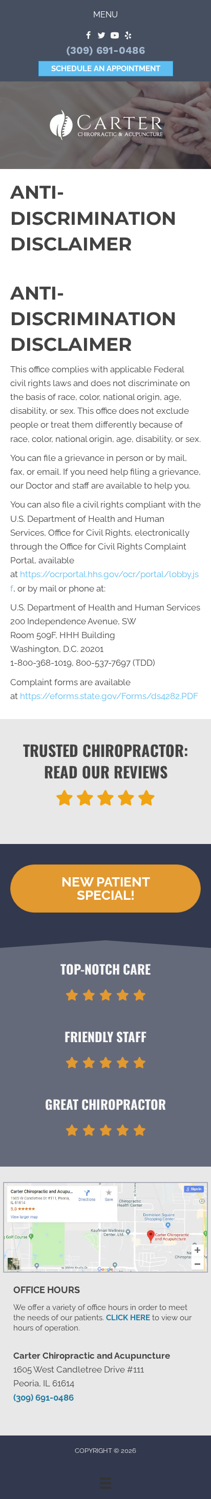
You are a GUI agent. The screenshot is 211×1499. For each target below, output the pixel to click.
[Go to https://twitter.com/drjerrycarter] (101, 36)
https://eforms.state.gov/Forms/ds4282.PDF (109, 696)
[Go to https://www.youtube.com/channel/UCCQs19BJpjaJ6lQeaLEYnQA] (115, 36)
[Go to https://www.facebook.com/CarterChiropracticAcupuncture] (88, 36)
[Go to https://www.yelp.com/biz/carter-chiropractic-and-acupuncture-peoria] (128, 36)
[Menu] (105, 1483)
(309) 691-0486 (105, 50)
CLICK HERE (128, 1317)
